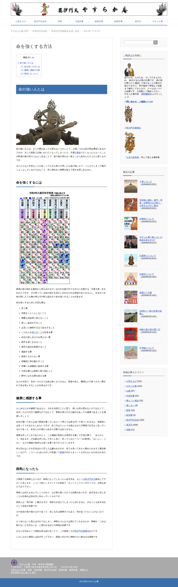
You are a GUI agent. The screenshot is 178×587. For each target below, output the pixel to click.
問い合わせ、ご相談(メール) (139, 101)
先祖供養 (79, 21)
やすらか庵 (157, 21)
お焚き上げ (21, 21)
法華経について (146, 219)
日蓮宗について (146, 274)
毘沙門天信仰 (40, 21)
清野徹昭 (145, 94)
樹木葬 (129, 415)
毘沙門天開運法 (82, 531)
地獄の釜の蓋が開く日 (149, 329)
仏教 (128, 391)
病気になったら (29, 73)
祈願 (60, 21)
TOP (20, 31)
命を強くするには (30, 66)
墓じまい (130, 405)
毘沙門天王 (90, 479)
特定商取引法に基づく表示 (23, 572)
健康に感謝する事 (30, 70)
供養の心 (84, 570)
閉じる (31, 57)
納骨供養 (118, 21)
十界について (145, 182)
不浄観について (146, 348)
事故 (79, 152)
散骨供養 (99, 21)
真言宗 (138, 21)
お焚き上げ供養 (18, 570)
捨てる (35, 332)
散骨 (128, 410)
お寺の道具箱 (132, 157)
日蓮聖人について (147, 256)
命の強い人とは (25, 63)
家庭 (62, 452)
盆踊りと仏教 (145, 292)
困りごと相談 (132, 401)
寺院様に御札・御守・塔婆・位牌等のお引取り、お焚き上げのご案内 (150, 203)
